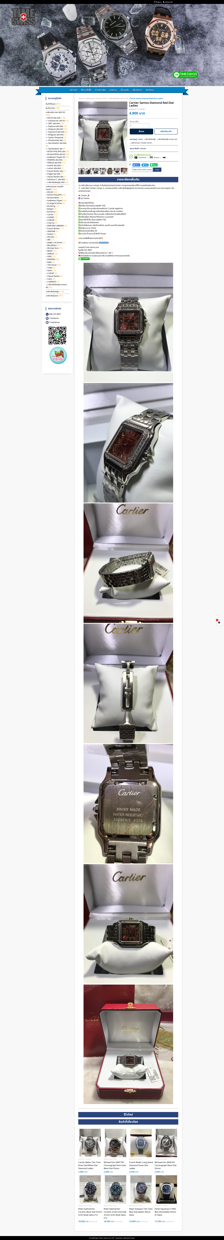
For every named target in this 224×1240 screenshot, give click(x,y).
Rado (50, 262)
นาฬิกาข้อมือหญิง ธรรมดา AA (118, 98)
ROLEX (52, 192)
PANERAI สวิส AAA (56, 160)
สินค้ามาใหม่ (53, 108)
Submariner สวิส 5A (58, 120)
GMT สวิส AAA (56, 123)
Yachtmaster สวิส (56, 148)
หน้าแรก (73, 90)
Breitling (53, 206)
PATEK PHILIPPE (56, 195)
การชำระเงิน (100, 90)
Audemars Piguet (56, 200)
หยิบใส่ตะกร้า (166, 131)
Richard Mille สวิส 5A (58, 154)
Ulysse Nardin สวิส (56, 176)
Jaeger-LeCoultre (56, 242)
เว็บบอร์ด (125, 90)
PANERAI (53, 259)
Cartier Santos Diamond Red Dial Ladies (146, 98)
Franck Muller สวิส (56, 171)
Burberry (52, 211)
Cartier (52, 214)
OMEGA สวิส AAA (56, 162)
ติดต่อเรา (150, 90)
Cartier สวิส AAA (55, 168)
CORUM (52, 220)
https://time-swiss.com (103, 1238)
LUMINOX (53, 281)
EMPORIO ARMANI (57, 225)
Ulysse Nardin (55, 276)
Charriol (52, 223)
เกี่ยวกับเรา (137, 90)
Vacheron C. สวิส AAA (57, 179)
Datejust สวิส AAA (57, 129)
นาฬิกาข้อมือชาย (54, 295)
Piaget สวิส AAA (55, 174)
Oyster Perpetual (57, 137)
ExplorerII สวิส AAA (57, 132)
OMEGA (52, 253)
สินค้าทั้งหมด (53, 104)
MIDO (51, 251)
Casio (51, 279)
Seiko (51, 270)
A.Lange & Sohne (56, 203)
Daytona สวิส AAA (57, 126)
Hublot (51, 234)
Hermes (52, 237)
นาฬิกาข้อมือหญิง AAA (57, 182)
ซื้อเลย (141, 131)
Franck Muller (55, 228)
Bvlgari (51, 209)
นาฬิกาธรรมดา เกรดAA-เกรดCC (55, 188)
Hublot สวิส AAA (55, 165)
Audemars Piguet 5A (58, 157)
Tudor (51, 267)
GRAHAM (52, 231)
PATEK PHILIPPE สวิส (58, 151)
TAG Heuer (54, 265)
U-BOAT (52, 273)
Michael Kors (55, 248)
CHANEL (52, 217)
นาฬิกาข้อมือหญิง (55, 291)
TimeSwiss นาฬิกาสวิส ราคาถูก (125, 1238)
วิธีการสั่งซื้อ (86, 90)
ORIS (51, 256)
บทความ (113, 90)
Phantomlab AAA (57, 140)
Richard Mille (55, 197)
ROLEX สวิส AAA (56, 118)
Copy (157, 169)
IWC (50, 239)
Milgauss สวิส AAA (57, 134)
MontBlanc (53, 245)
